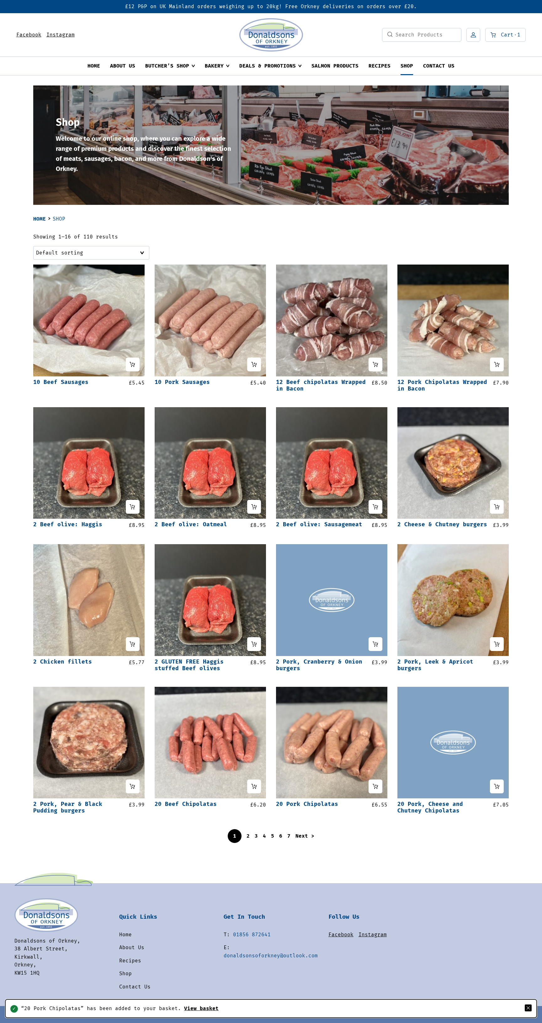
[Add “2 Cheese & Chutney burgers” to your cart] (497, 507)
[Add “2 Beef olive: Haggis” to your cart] (133, 507)
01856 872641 (252, 935)
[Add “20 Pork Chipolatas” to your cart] (375, 786)
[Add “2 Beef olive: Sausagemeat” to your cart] (375, 507)
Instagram (60, 35)
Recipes (380, 66)
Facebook (28, 35)
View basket (201, 1008)
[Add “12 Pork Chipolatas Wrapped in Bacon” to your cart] (497, 364)
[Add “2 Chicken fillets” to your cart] (133, 644)
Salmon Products (335, 66)
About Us (122, 66)
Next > (304, 836)
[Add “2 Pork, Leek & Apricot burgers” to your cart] (497, 644)
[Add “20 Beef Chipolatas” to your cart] (254, 786)
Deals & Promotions (267, 66)
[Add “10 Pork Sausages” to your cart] (254, 364)
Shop (407, 66)
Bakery (214, 66)
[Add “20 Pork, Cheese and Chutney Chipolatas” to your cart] (497, 786)
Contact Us (438, 66)
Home (94, 66)
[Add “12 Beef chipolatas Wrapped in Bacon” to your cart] (375, 364)
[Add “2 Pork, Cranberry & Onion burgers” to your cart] (375, 644)
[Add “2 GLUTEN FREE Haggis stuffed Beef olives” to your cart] (254, 644)
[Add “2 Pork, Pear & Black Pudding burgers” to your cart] (133, 786)
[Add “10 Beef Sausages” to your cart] (133, 364)
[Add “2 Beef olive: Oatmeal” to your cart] (254, 507)
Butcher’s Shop (167, 66)
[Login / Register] (473, 35)
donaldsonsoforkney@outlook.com (271, 956)
